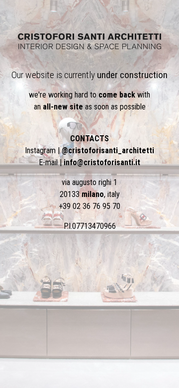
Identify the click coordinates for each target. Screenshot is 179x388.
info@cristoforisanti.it (102, 162)
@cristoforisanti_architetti (108, 150)
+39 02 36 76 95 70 (89, 206)
